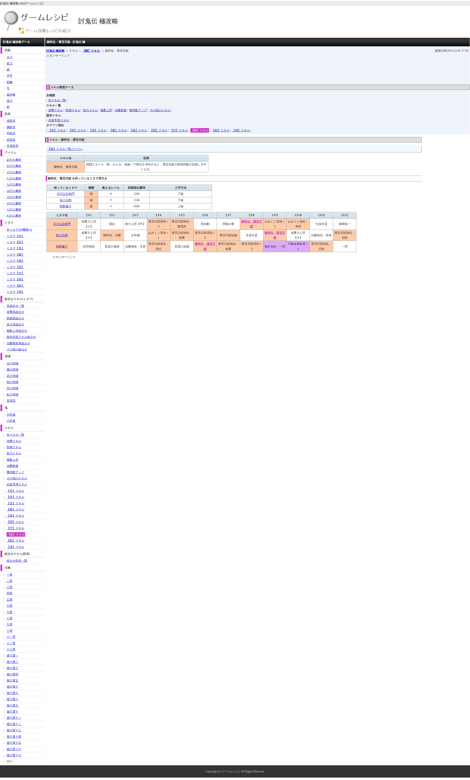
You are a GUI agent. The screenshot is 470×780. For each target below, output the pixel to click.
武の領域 (12, 376)
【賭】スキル (91, 50)
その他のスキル (160, 110)
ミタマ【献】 (15, 285)
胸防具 (11, 127)
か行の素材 (14, 166)
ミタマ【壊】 (15, 292)
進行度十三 (14, 730)
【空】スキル (179, 130)
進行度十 (12, 711)
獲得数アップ (138, 110)
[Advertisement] (135, 69)
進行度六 (12, 686)
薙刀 (9, 100)
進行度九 (12, 705)
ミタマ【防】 (15, 242)
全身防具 (12, 146)
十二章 (11, 643)
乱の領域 (12, 394)
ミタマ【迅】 (15, 248)
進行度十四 (14, 736)
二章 (9, 581)
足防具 (11, 139)
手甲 (9, 75)
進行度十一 (14, 717)
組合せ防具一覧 (17, 560)
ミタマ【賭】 (15, 279)
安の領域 (12, 388)
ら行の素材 (14, 209)
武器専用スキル (58, 120)
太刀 (9, 57)
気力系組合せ (15, 324)
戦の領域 (12, 382)
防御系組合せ (15, 318)
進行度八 (12, 699)
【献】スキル (220, 130)
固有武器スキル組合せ (21, 337)
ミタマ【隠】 (15, 267)
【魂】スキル (138, 130)
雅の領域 (12, 369)
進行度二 (12, 662)
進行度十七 (14, 755)
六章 (9, 605)
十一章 (11, 637)
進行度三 (12, 668)
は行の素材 (14, 191)
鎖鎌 (9, 82)
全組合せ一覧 (15, 306)
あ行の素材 (14, 159)
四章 (9, 593)
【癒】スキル (118, 130)
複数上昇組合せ (17, 331)
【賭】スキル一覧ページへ (65, 149)
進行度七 (12, 693)
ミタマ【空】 (15, 273)
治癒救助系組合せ (18, 343)
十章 (9, 630)
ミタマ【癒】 (15, 254)
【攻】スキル (57, 130)
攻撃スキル (55, 110)
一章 (9, 574)
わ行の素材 (14, 215)
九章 (9, 624)
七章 (9, 612)
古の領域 (12, 363)
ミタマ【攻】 (15, 236)
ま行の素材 (14, 197)
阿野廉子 (65, 206)
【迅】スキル (97, 130)
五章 (9, 599)
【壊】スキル (241, 130)
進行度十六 (14, 749)
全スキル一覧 (57, 100)
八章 (9, 618)
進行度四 (12, 674)
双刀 (9, 63)
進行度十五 (14, 742)
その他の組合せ (17, 349)
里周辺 (11, 400)
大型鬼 (11, 414)
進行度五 (12, 680)
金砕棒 (11, 94)
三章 (9, 587)
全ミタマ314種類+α (19, 229)
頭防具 (11, 121)
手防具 (11, 133)
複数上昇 (106, 110)
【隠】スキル (158, 130)
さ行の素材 (14, 172)
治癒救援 (121, 110)
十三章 (11, 649)
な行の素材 (14, 184)
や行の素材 (14, 203)
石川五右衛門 (65, 194)
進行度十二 (14, 724)
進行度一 (12, 655)
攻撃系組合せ (15, 312)
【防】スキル (77, 130)
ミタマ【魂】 (15, 260)
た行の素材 (14, 178)
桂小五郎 (65, 200)
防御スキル (73, 110)
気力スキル (90, 110)
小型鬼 (11, 420)
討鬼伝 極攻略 (55, 50)
